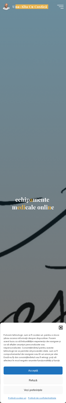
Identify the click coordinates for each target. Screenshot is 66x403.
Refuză (33, 380)
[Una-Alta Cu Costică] (6, 6)
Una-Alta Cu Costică (29, 6)
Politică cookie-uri (17, 398)
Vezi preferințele (33, 389)
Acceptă (33, 370)
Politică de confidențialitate (42, 398)
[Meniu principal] (60, 6)
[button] (60, 327)
